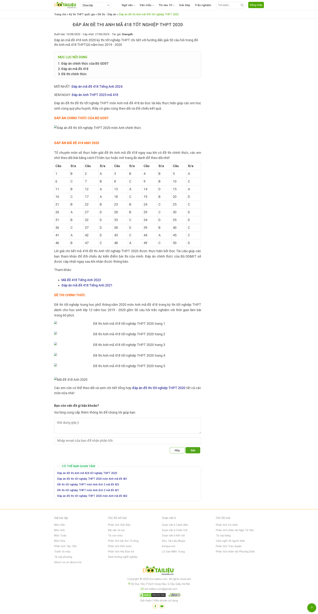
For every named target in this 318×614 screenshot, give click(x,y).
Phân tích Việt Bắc (119, 524)
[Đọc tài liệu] (155, 606)
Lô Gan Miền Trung (173, 551)
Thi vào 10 (165, 5)
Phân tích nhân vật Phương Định (235, 551)
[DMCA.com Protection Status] (151, 595)
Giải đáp (184, 5)
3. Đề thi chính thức (72, 74)
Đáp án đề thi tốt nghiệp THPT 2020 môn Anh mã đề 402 (92, 496)
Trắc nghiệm (203, 5)
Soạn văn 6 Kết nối (173, 535)
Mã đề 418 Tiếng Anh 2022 (81, 280)
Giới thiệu (146, 600)
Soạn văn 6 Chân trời (174, 530)
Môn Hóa (59, 541)
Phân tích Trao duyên (229, 546)
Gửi (193, 450)
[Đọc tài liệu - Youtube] (162, 606)
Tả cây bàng (223, 535)
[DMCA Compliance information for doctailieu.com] (173, 595)
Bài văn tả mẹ (116, 530)
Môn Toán (60, 535)
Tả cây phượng (63, 557)
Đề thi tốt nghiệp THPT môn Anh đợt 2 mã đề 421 (88, 490)
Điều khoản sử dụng (166, 600)
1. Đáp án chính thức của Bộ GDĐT (83, 63)
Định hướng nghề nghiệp (122, 557)
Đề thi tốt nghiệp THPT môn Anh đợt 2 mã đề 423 (88, 484)
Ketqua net (168, 546)
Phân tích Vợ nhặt (227, 524)
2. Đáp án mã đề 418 (73, 69)
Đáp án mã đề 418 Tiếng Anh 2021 (86, 285)
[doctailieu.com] (159, 571)
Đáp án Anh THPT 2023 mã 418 (95, 95)
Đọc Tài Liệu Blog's (173, 541)
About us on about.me (68, 562)
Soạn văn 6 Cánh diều (175, 524)
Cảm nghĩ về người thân (230, 541)
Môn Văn (59, 524)
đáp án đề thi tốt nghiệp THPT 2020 (158, 388)
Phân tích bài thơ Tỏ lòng (123, 541)
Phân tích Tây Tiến (65, 546)
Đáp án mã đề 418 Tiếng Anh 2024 (96, 86)
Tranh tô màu (62, 551)
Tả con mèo (115, 535)
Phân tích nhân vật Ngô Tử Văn (235, 530)
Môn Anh (59, 530)
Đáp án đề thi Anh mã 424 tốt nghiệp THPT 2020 (87, 473)
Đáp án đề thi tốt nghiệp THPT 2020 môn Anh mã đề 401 (92, 478)
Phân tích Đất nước (120, 546)
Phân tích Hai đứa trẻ (121, 551)
